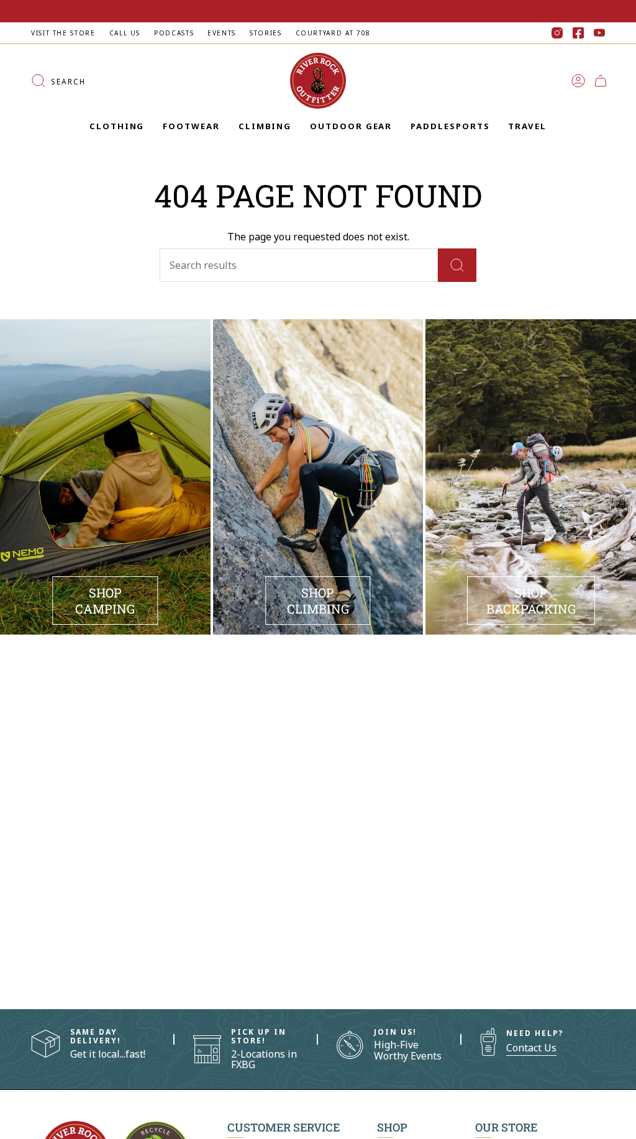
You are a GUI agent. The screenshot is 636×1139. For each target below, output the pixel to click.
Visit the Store (63, 33)
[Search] (457, 265)
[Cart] (600, 80)
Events (221, 33)
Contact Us (531, 1048)
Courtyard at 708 (333, 33)
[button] (116, 127)
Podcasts (174, 33)
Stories (265, 33)
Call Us (124, 33)
